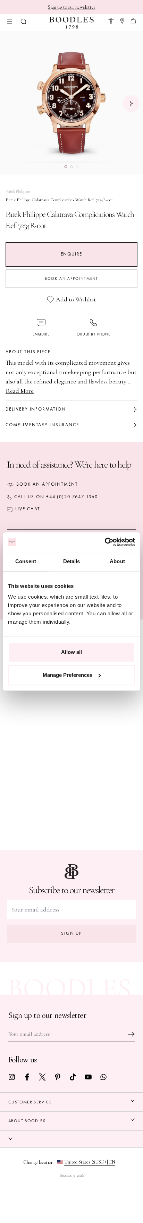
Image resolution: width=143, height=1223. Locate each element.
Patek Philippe (18, 191)
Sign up (71, 933)
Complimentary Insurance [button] (42, 425)
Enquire (72, 254)
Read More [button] (20, 391)
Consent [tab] (25, 561)
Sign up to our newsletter (71, 7)
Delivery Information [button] (36, 409)
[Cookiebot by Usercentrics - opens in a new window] (104, 541)
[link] (11, 1076)
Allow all (71, 652)
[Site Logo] (71, 23)
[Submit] (131, 1034)
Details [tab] (71, 561)
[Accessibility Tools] (111, 20)
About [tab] (117, 561)
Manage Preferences (67, 675)
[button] (23, 20)
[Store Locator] (122, 20)
